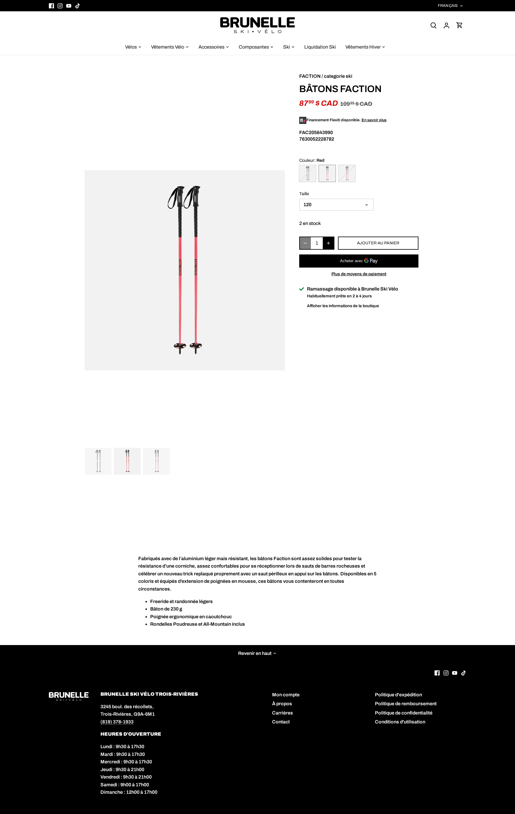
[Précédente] (93, 222)
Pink (347, 173)
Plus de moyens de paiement (358, 274)
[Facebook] (51, 5)
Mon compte (286, 694)
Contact (281, 721)
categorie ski (338, 76)
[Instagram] (60, 5)
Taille (304, 193)
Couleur (306, 160)
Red (327, 173)
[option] (185, 270)
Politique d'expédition (398, 694)
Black (307, 173)
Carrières (282, 712)
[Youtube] (68, 5)
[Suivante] (276, 222)
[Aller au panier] (459, 25)
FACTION (310, 76)
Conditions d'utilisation (400, 721)
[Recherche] (433, 25)
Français (448, 6)
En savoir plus (374, 120)
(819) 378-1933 (117, 721)
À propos (282, 703)
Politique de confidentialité (403, 712)
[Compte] (446, 25)
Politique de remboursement (406, 703)
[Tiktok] (77, 5)
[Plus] (328, 243)
